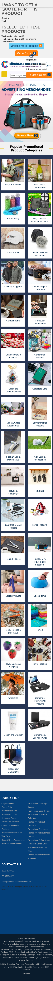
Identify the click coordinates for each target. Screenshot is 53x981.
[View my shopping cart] (40, 57)
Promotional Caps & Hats (39, 811)
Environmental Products (11, 844)
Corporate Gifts (7, 803)
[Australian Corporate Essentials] (21, 64)
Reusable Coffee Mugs (37, 844)
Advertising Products (10, 822)
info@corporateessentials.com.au (16, 882)
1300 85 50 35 (8, 871)
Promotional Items (9, 811)
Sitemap (26, 974)
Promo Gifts (6, 807)
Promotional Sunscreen (38, 829)
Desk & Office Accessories (13, 840)
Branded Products (9, 814)
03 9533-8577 (8, 876)
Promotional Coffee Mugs (39, 840)
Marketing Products (9, 818)
